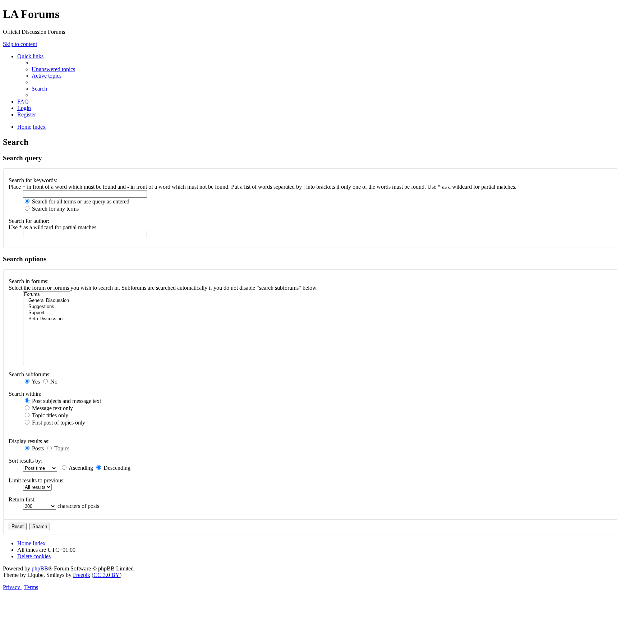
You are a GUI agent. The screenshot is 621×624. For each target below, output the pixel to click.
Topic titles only (49, 415)
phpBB (40, 568)
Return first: (22, 499)
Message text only (52, 408)
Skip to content (20, 44)
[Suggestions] (46, 307)
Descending (116, 468)
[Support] (46, 313)
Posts (37, 448)
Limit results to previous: (37, 480)
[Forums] (46, 295)
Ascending (80, 468)
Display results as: (29, 441)
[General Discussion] (46, 301)
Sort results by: (25, 461)
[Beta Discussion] (46, 319)
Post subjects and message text (66, 401)
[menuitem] (53, 69)
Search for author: (29, 221)
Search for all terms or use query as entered (80, 201)
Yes (35, 381)
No (53, 381)
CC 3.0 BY (106, 575)
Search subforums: (30, 374)
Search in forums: (29, 281)
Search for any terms (55, 209)
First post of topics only (58, 422)
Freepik (81, 575)
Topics (61, 448)
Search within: (25, 394)
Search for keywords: (33, 180)
